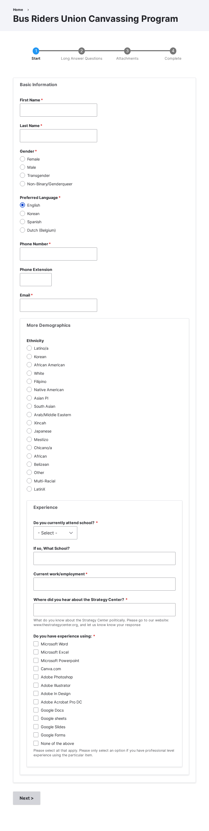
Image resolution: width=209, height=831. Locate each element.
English (33, 205)
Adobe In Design (55, 693)
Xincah (40, 423)
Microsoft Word (54, 644)
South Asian (44, 406)
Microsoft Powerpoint (60, 660)
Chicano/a (43, 447)
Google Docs (52, 710)
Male (31, 167)
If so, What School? (51, 548)
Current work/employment (59, 574)
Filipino (40, 381)
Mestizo (41, 439)
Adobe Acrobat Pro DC (61, 702)
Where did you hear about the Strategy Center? (79, 599)
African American (49, 364)
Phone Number (34, 243)
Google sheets (53, 718)
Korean (33, 213)
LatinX (39, 489)
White (39, 373)
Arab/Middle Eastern (52, 414)
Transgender (38, 175)
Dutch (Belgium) (41, 230)
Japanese (42, 431)
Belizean (41, 464)
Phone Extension (36, 269)
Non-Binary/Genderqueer (49, 184)
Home (18, 10)
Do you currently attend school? (64, 522)
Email (25, 295)
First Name (30, 100)
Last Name (30, 125)
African (40, 456)
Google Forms (53, 735)
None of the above (57, 743)
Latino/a (41, 348)
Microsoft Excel (55, 652)
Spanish (34, 221)
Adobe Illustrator (55, 685)
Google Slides (53, 726)
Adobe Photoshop (57, 677)
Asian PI (41, 398)
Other (39, 472)
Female (33, 159)
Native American (49, 389)
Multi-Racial (44, 481)
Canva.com (51, 668)
